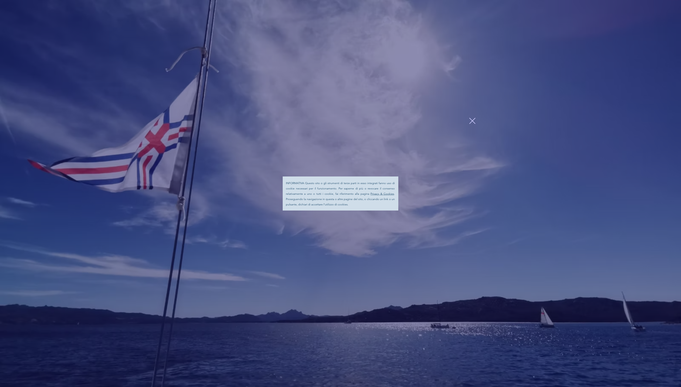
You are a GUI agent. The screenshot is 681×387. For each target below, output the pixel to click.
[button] (472, 121)
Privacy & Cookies (382, 193)
